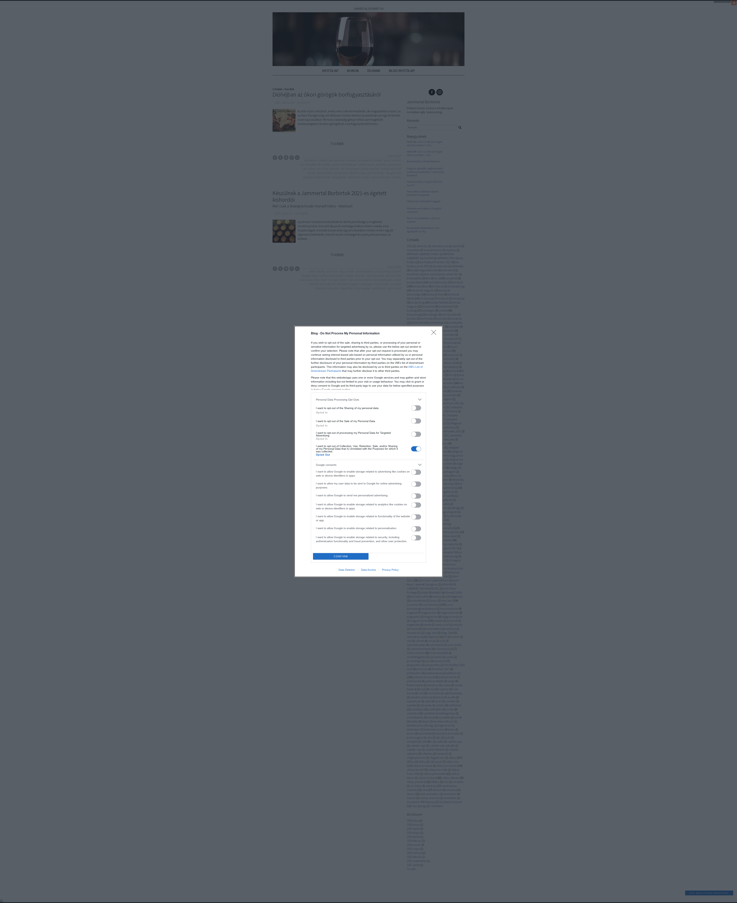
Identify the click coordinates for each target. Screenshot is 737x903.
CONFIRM (341, 556)
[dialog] (368, 451)
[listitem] (368, 399)
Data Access (368, 569)
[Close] (435, 333)
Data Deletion (347, 569)
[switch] (416, 408)
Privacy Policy (390, 569)
